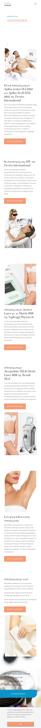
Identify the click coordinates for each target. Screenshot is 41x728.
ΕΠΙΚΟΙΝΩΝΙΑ (18, 694)
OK (20, 724)
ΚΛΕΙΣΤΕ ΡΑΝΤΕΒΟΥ (15, 141)
